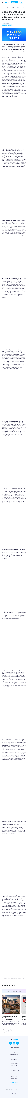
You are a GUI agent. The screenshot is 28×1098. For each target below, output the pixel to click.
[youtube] (10, 1043)
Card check (14, 1059)
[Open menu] (25, 2)
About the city (14, 1065)
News (14, 1067)
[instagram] (14, 1043)
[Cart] (21, 2)
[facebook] (17, 1043)
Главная (3, 7)
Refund (14, 1057)
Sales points (14, 1050)
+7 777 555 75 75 (14, 1084)
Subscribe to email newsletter (15, 991)
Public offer (14, 1076)
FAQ (14, 1052)
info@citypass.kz (14, 1082)
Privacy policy (14, 1078)
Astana (13, 2)
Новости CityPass (11, 7)
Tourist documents (14, 1070)
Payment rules (14, 1054)
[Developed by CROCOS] (14, 1093)
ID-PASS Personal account (14, 1074)
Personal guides (14, 1063)
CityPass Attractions (14, 1047)
